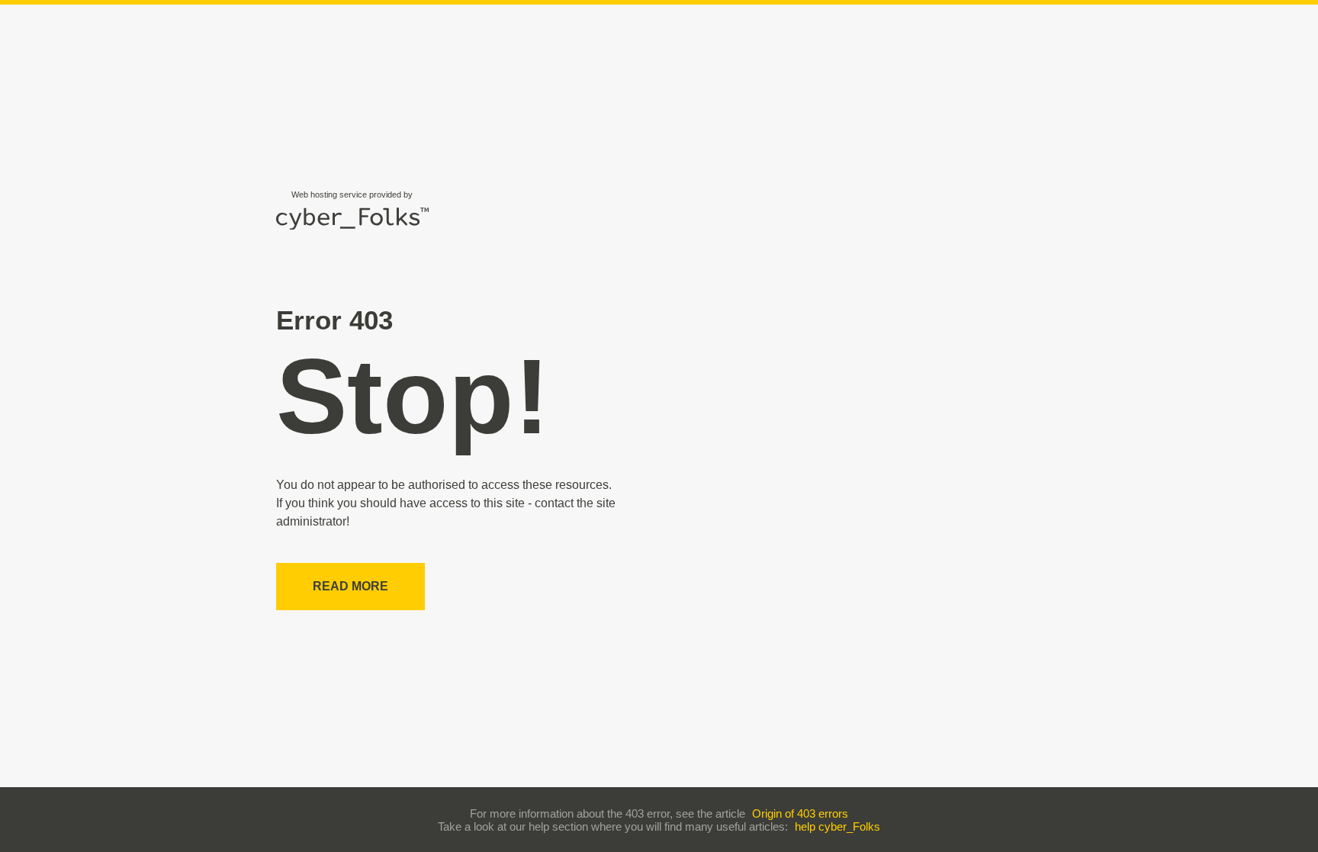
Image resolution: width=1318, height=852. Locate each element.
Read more (350, 586)
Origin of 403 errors (800, 813)
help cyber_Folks (837, 826)
